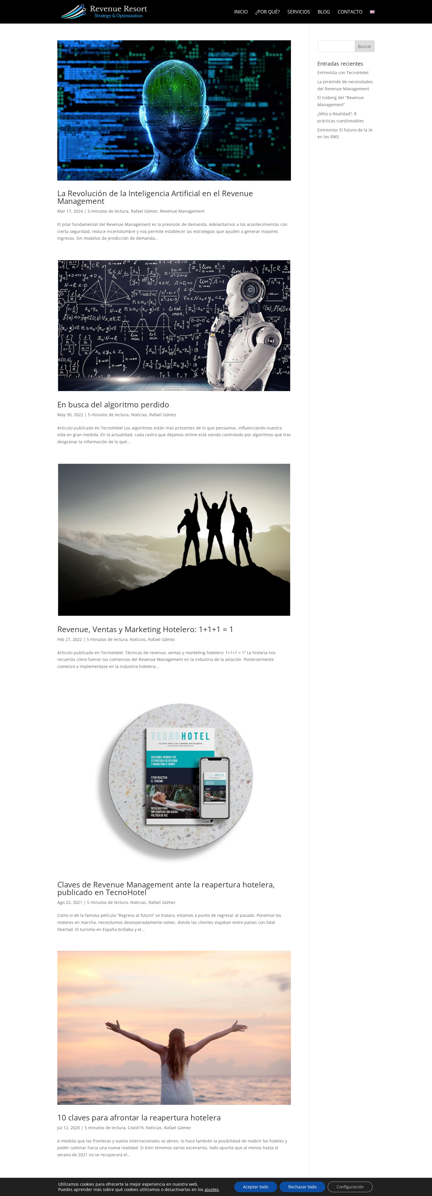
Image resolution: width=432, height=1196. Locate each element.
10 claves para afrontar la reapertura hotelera (139, 1117)
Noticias (139, 414)
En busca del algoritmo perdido (113, 404)
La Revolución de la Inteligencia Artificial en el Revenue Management (155, 197)
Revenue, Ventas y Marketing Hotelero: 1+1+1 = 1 (145, 629)
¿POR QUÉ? (267, 12)
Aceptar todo (255, 1187)
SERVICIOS (298, 12)
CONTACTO (350, 12)
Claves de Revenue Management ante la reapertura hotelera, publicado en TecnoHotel (166, 888)
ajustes (212, 1189)
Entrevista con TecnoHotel (343, 72)
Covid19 (135, 1127)
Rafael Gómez (144, 211)
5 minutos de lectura (108, 211)
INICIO (241, 12)
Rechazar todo (302, 1187)
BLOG (324, 12)
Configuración (350, 1187)
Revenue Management (182, 211)
